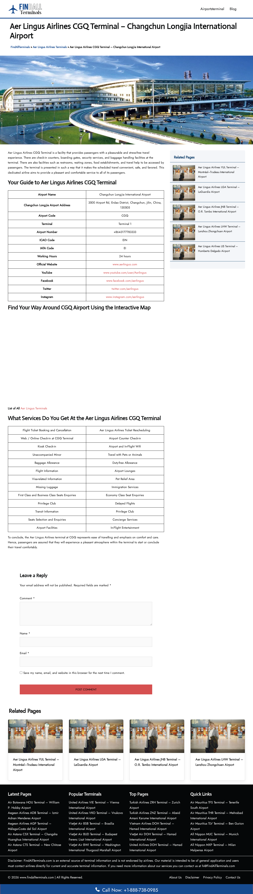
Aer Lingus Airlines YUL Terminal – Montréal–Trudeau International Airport (218, 172)
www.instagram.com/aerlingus (125, 297)
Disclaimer (192, 877)
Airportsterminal (212, 8)
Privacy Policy (212, 877)
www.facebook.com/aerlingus (125, 281)
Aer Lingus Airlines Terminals (50, 47)
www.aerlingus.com (125, 264)
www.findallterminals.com (37, 877)
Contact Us (233, 877)
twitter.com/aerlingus (125, 289)
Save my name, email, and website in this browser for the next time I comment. (74, 673)
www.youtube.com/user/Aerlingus (124, 272)
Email (24, 653)
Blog (233, 8)
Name (25, 633)
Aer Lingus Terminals (34, 408)
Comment (27, 598)
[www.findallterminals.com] (25, 8)
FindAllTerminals (20, 47)
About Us (175, 877)
